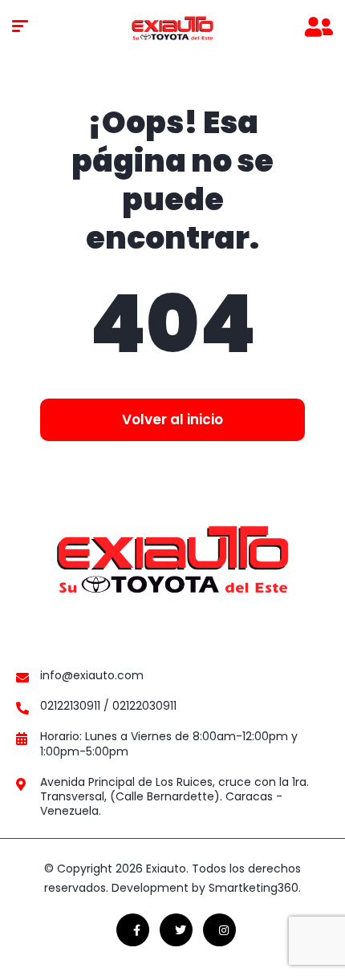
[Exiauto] (172, 28)
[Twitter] (176, 929)
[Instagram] (219, 929)
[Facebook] (132, 929)
